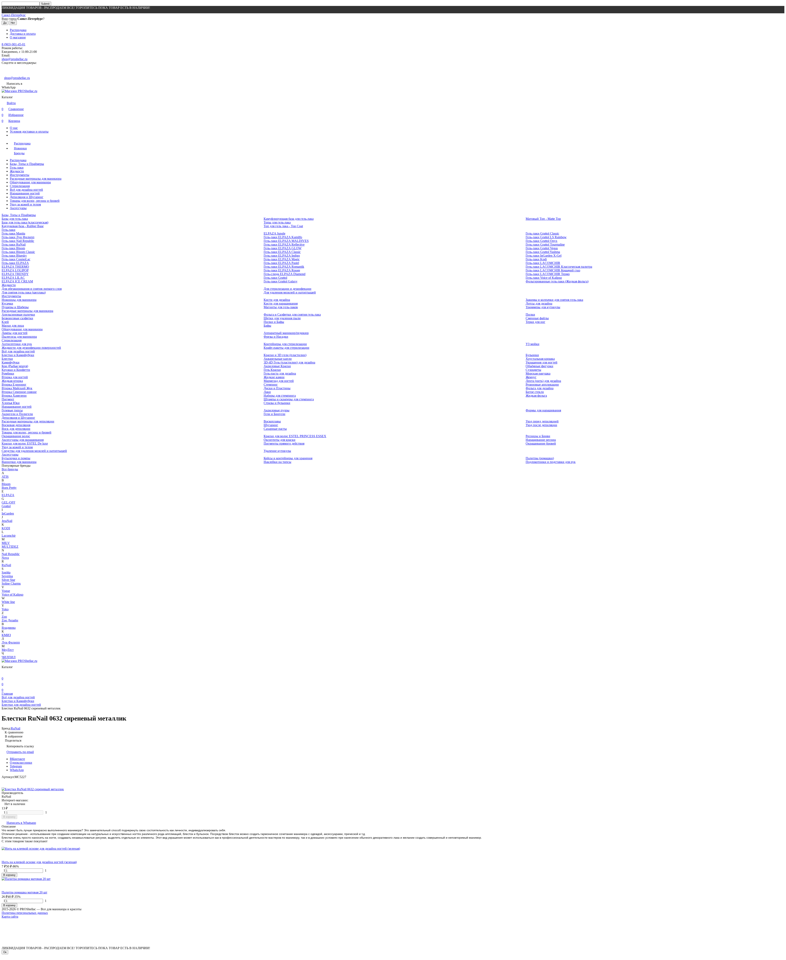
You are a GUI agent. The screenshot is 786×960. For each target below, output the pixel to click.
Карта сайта (10, 916)
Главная (7, 693)
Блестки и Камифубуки (18, 355)
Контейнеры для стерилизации (285, 344)
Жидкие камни (274, 377)
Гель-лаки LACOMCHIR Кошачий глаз (553, 270)
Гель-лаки (17, 167)
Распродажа (18, 30)
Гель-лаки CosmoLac (16, 259)
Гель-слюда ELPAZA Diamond (284, 274)
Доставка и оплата (23, 33)
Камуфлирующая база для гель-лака (289, 218)
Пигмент (8, 399)
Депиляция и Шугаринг (26, 197)
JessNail (7, 521)
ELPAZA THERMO (15, 266)
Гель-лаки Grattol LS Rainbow (546, 237)
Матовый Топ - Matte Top (543, 218)
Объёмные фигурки (539, 366)
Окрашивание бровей (541, 443)
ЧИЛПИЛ (9, 657)
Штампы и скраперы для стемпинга (289, 399)
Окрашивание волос (16, 436)
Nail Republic (11, 554)
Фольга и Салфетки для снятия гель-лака (292, 314)
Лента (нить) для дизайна (543, 381)
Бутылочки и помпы (16, 458)
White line (8, 602)
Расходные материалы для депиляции (28, 421)
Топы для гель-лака (277, 222)
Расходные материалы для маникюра (35, 178)
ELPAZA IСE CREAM (17, 281)
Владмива (9, 627)
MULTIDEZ (10, 546)
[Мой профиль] (4, 672)
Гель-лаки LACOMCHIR (543, 263)
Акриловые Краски (277, 366)
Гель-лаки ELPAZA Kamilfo (283, 237)
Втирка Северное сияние (19, 392)
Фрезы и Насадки (276, 336)
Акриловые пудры (276, 410)
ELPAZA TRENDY (15, 274)
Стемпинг (271, 384)
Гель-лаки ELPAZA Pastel (281, 263)
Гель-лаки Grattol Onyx (541, 241)
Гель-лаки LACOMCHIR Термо (548, 274)
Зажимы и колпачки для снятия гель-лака (554, 300)
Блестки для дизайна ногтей (21, 704)
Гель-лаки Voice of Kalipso (544, 277)
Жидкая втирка (12, 381)
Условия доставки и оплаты (29, 131)
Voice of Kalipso (12, 594)
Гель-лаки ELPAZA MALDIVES (286, 241)
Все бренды (10, 469)
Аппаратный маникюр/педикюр (286, 333)
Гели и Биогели (274, 414)
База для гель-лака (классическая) (25, 222)
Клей (5, 322)
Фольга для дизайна (539, 388)
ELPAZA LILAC (13, 277)
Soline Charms (11, 583)
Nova (5, 557)
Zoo (4, 616)
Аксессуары (18, 208)
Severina (7, 576)
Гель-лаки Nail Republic (18, 241)
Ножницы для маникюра (19, 300)
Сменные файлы (537, 318)
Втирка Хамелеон (14, 395)
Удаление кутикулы (277, 451)
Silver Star (8, 580)
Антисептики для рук (17, 344)
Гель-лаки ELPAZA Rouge (282, 270)
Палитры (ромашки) (540, 458)
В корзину (9, 816)
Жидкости (17, 171)
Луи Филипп (11, 642)
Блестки (7, 358)
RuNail (6, 565)
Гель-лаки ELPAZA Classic (282, 252)
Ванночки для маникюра (19, 462)
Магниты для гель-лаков (281, 307)
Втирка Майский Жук (17, 388)
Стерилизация (20, 186)
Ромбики (8, 373)
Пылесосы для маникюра (19, 336)
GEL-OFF (8, 502)
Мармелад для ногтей (279, 381)
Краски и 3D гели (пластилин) (285, 355)
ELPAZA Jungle (274, 233)
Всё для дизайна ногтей (26, 189)
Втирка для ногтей (15, 377)
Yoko (5, 609)
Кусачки (7, 303)
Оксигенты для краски (279, 440)
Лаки (267, 392)
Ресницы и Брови (538, 436)
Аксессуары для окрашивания (23, 440)
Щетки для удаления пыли (282, 318)
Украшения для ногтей (541, 362)
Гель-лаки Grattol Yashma (543, 252)
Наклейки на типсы (277, 462)
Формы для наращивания (543, 410)
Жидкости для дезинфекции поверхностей (31, 347)
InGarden (8, 513)
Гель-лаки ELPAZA (15, 263)
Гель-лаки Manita (13, 233)
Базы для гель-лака (15, 218)
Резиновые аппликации (542, 384)
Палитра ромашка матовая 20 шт (24, 892)
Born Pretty (9, 487)
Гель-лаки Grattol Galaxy (280, 281)
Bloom (6, 484)
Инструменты (19, 175)
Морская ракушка (538, 373)
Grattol (6, 506)
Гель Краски (272, 370)
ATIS (5, 476)
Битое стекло (535, 392)
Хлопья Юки (11, 403)
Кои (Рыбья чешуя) (15, 366)
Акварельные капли (278, 358)
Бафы (267, 325)
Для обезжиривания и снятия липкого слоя (32, 288)
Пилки (530, 314)
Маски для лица (13, 325)
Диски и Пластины (277, 388)
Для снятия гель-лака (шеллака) (24, 292)
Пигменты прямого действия (284, 443)
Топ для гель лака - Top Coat (283, 226)
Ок (5, 952)
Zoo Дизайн (10, 620)
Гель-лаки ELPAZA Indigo (282, 255)
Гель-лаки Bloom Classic (18, 252)
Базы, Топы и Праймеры (27, 164)
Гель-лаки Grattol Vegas (542, 248)
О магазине (18, 37)
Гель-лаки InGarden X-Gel (543, 255)
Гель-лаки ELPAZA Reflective (284, 244)
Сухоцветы (533, 370)
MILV (6, 543)
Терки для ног (535, 322)
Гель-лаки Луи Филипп (18, 237)
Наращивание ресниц (541, 440)
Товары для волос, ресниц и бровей (35, 200)
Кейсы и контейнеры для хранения (288, 458)
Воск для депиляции (16, 428)
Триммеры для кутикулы (543, 307)
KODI (6, 528)
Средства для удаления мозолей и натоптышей (34, 451)
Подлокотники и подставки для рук (551, 462)
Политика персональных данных (25, 913)
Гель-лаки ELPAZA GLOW (283, 248)
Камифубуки (10, 362)
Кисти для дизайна (277, 300)
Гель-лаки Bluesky (14, 255)
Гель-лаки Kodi (536, 259)
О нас (14, 128)
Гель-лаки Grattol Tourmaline (545, 244)
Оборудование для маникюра (30, 182)
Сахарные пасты (275, 428)
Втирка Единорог (14, 384)
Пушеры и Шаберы (15, 307)
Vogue (6, 591)
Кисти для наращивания (281, 303)
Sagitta (6, 572)
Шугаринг (271, 425)
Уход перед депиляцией (542, 421)
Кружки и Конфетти (16, 370)
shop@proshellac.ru (14, 59)
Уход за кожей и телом (25, 204)
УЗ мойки (532, 344)
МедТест (8, 650)
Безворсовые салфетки (17, 318)
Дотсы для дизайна (539, 303)
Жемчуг (531, 377)
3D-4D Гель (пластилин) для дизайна (289, 362)
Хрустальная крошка (540, 358)
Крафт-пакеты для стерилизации (286, 347)
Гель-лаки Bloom (13, 248)
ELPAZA (8, 495)
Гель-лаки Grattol (275, 277)
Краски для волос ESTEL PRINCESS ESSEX (295, 436)
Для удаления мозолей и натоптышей (290, 292)
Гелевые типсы (12, 410)
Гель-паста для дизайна (280, 373)
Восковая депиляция (16, 425)
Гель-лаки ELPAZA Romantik (284, 266)
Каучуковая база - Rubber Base (23, 226)
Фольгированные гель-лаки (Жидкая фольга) (557, 281)
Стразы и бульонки (277, 403)
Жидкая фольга (536, 395)
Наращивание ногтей (25, 193)
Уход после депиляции (541, 425)
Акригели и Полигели (17, 414)
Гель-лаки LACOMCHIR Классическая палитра (559, 266)
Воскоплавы (272, 421)
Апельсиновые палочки (18, 314)
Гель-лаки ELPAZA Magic (282, 259)
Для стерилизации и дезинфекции (287, 288)
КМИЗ (6, 635)
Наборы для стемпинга (280, 395)
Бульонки (532, 355)
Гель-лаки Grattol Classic (542, 233)
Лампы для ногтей (14, 333)
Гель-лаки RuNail (14, 244)
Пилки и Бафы (274, 322)
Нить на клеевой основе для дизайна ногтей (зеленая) (39, 862)
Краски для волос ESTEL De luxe (25, 443)
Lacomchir (9, 535)
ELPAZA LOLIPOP (15, 270)
